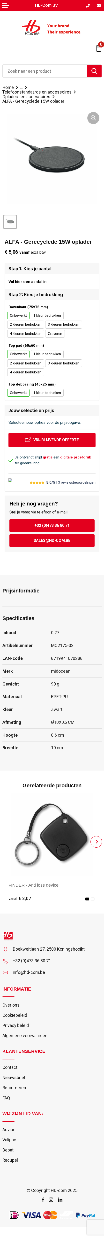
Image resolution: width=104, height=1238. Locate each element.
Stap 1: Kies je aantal (30, 268)
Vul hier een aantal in (27, 281)
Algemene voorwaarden (24, 1035)
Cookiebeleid (14, 1015)
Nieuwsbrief (14, 1077)
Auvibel (9, 1129)
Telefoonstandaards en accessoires (37, 92)
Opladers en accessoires (26, 96)
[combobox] (45, 71)
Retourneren (14, 1087)
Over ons (11, 1005)
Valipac (9, 1139)
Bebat (8, 1150)
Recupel (10, 1160)
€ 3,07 (19, 898)
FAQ (6, 1098)
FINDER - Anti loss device (33, 885)
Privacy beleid (15, 1025)
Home (8, 87)
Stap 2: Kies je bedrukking (35, 294)
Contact (9, 1067)
